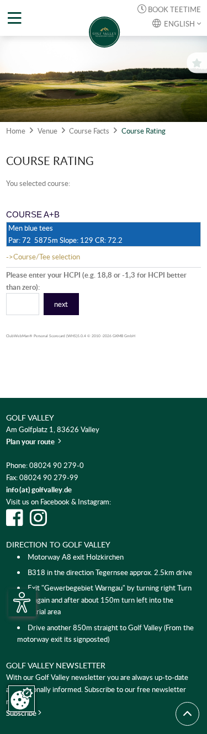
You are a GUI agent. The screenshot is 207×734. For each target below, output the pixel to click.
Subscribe (22, 713)
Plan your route (33, 441)
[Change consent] (21, 698)
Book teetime (169, 9)
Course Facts (89, 131)
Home (15, 131)
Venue (47, 131)
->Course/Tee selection (43, 257)
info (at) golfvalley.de (39, 489)
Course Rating (143, 131)
